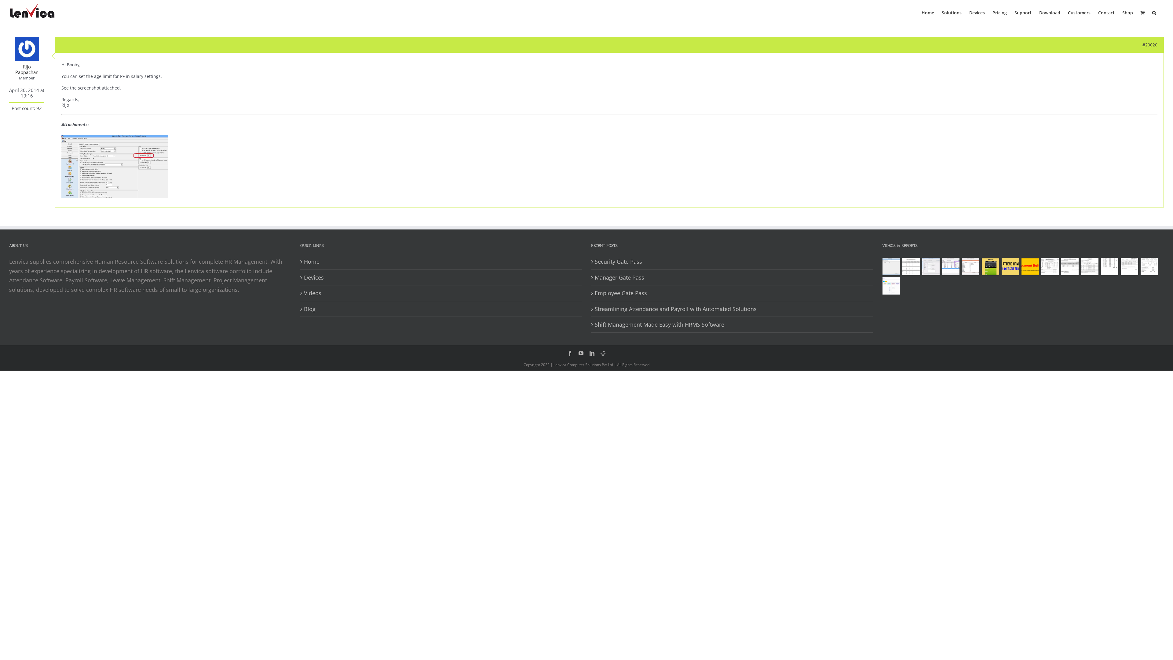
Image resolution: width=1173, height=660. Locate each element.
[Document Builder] (1030, 266)
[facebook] (570, 353)
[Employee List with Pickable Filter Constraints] (971, 266)
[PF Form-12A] (1050, 266)
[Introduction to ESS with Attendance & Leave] (990, 266)
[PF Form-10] (1070, 266)
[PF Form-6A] (1090, 266)
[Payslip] (891, 285)
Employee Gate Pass (621, 293)
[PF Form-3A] (1129, 266)
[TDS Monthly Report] (1110, 266)
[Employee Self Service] (1010, 266)
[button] (1154, 12)
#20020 (1149, 45)
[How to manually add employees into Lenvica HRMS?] (931, 266)
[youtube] (581, 353)
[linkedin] (592, 353)
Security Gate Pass (618, 261)
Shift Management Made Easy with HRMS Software (659, 324)
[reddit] (603, 353)
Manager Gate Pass (619, 277)
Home (312, 261)
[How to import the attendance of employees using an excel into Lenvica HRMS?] (891, 266)
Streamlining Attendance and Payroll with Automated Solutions (676, 309)
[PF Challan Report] (1149, 266)
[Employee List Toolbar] (951, 266)
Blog (310, 309)
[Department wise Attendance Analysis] (911, 266)
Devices (314, 277)
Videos (312, 293)
